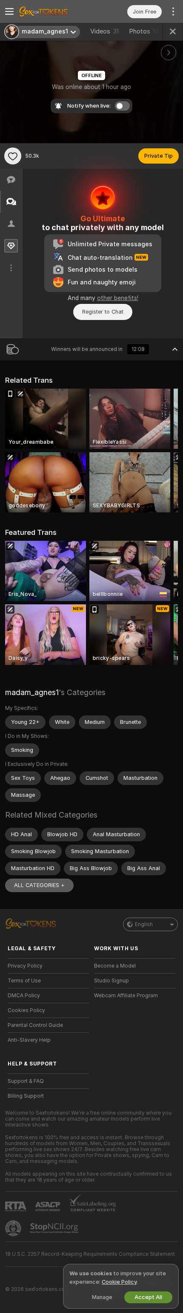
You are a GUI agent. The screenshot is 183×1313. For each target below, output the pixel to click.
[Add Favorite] (12, 155)
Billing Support (26, 1096)
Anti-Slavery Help (29, 1040)
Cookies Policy (26, 1010)
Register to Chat (102, 312)
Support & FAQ (26, 1081)
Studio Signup (111, 981)
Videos (104, 31)
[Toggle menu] (9, 11)
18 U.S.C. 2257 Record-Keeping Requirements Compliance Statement (90, 1254)
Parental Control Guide (35, 1025)
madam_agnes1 (32, 692)
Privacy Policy (25, 966)
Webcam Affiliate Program (126, 996)
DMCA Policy (24, 996)
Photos (144, 31)
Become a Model (115, 966)
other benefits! (117, 298)
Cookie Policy (119, 1282)
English (144, 924)
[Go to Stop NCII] (55, 1228)
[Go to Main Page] (55, 11)
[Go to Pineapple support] (14, 1228)
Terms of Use (24, 981)
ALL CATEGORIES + (39, 885)
